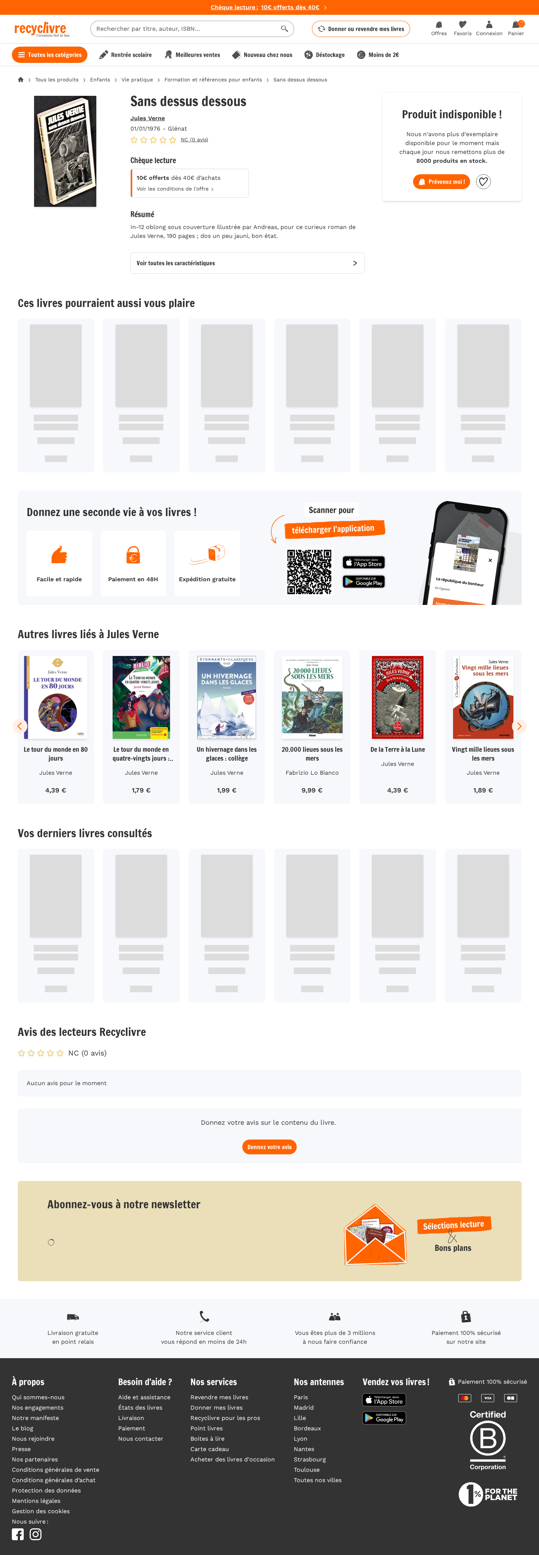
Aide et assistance (144, 1397)
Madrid (304, 1407)
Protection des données (46, 1490)
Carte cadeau (209, 1449)
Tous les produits (57, 80)
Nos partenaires (35, 1459)
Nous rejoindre (33, 1438)
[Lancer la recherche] (284, 29)
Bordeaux (307, 1428)
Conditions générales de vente (55, 1469)
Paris (301, 1397)
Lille (300, 1417)
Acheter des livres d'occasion (232, 1459)
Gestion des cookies (41, 1511)
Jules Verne (147, 118)
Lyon (300, 1438)
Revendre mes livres (219, 1397)
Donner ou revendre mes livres (366, 29)
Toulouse (307, 1469)
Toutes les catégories (54, 55)
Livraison (131, 1417)
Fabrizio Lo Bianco (312, 772)
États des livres (140, 1407)
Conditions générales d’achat (54, 1480)
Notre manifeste (35, 1417)
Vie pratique (137, 80)
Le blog (22, 1428)
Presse (21, 1449)
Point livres (206, 1428)
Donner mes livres (216, 1407)
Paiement (131, 1428)
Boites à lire (207, 1438)
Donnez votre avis (269, 1147)
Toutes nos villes (318, 1480)
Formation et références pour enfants (213, 80)
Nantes (304, 1449)
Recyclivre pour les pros (225, 1417)
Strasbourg (310, 1459)
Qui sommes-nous (38, 1397)
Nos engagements (37, 1407)
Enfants (100, 80)
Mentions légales (36, 1500)
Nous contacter (140, 1438)
